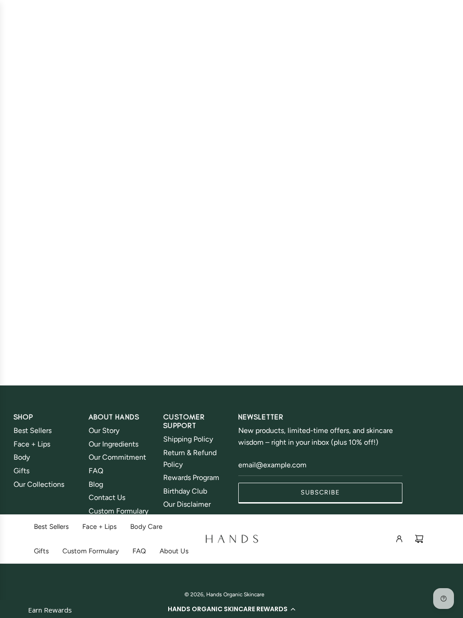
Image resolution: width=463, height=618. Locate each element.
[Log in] (399, 539)
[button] (231, 609)
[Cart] (419, 539)
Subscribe (320, 492)
